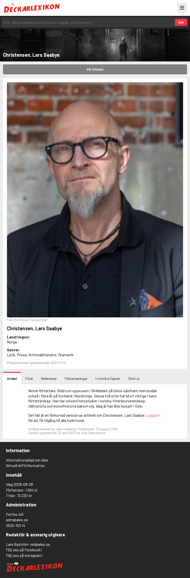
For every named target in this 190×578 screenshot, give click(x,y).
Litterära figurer (107, 378)
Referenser (49, 378)
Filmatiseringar (76, 378)
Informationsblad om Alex (27, 460)
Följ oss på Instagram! (24, 555)
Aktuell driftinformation (25, 465)
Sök (181, 22)
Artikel (12, 378)
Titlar (29, 378)
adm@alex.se (17, 519)
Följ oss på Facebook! (24, 549)
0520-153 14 (15, 525)
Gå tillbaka (95, 69)
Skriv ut (134, 378)
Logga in (153, 415)
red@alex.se (40, 544)
